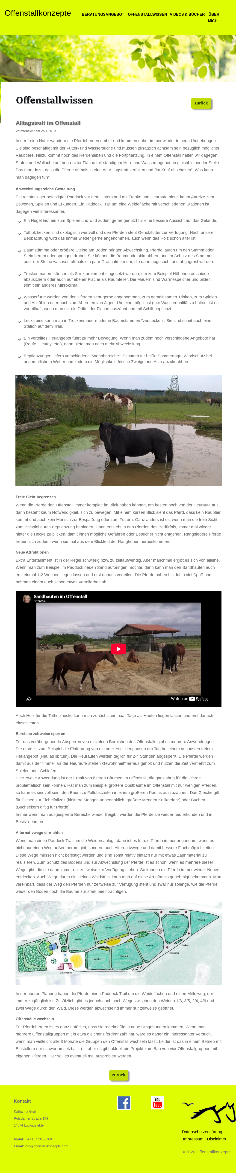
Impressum (193, 1139)
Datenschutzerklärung (202, 1132)
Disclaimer (216, 1139)
